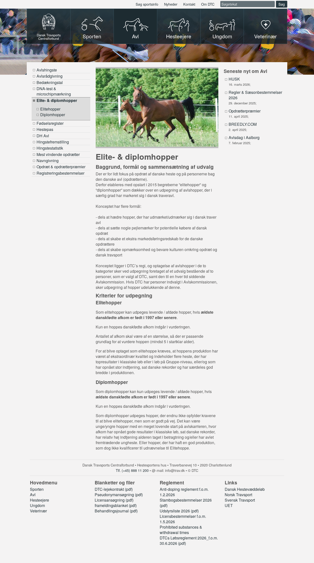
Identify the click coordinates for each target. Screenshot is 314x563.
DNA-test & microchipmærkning (54, 91)
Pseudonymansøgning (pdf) (119, 494)
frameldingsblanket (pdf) (116, 505)
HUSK (234, 79)
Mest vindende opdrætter (58, 154)
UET (229, 505)
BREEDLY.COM (243, 124)
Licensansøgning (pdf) (114, 500)
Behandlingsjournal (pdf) (116, 511)
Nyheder (170, 4)
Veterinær (265, 36)
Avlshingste (47, 70)
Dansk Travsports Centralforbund (49, 36)
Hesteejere (178, 36)
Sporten (92, 36)
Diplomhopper (52, 114)
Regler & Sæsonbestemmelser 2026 (255, 95)
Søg (281, 4)
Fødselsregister (50, 123)
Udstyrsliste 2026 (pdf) (179, 511)
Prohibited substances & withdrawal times (181, 529)
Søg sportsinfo (147, 4)
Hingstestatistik (50, 148)
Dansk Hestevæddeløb (245, 489)
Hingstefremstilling (53, 142)
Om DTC (207, 4)
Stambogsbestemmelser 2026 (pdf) (186, 502)
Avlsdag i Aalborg (244, 137)
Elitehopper (50, 109)
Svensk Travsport (240, 500)
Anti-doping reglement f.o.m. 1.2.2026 (184, 491)
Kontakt (189, 4)
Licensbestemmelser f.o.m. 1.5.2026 (183, 518)
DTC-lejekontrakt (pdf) (114, 489)
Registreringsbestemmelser (60, 173)
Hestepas (45, 129)
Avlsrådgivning (50, 76)
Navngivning (48, 160)
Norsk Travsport (238, 494)
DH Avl (43, 136)
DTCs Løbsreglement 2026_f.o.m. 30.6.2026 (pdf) (189, 540)
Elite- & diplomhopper (57, 100)
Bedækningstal (50, 82)
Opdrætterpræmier (245, 111)
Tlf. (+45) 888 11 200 (132, 470)
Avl (135, 36)
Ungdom (222, 36)
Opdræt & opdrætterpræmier (61, 166)
